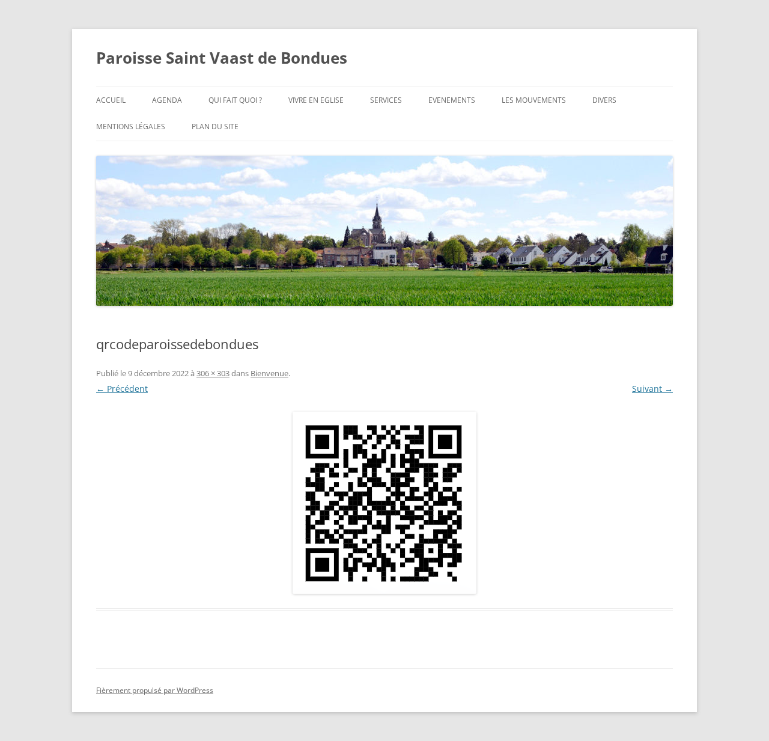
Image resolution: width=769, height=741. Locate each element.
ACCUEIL (111, 100)
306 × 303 (212, 373)
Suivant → (652, 388)
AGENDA (167, 100)
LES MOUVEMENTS (534, 100)
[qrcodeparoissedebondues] (384, 503)
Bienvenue (269, 373)
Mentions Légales (130, 126)
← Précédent (122, 388)
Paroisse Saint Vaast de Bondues (221, 58)
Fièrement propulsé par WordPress (154, 690)
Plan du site (215, 126)
